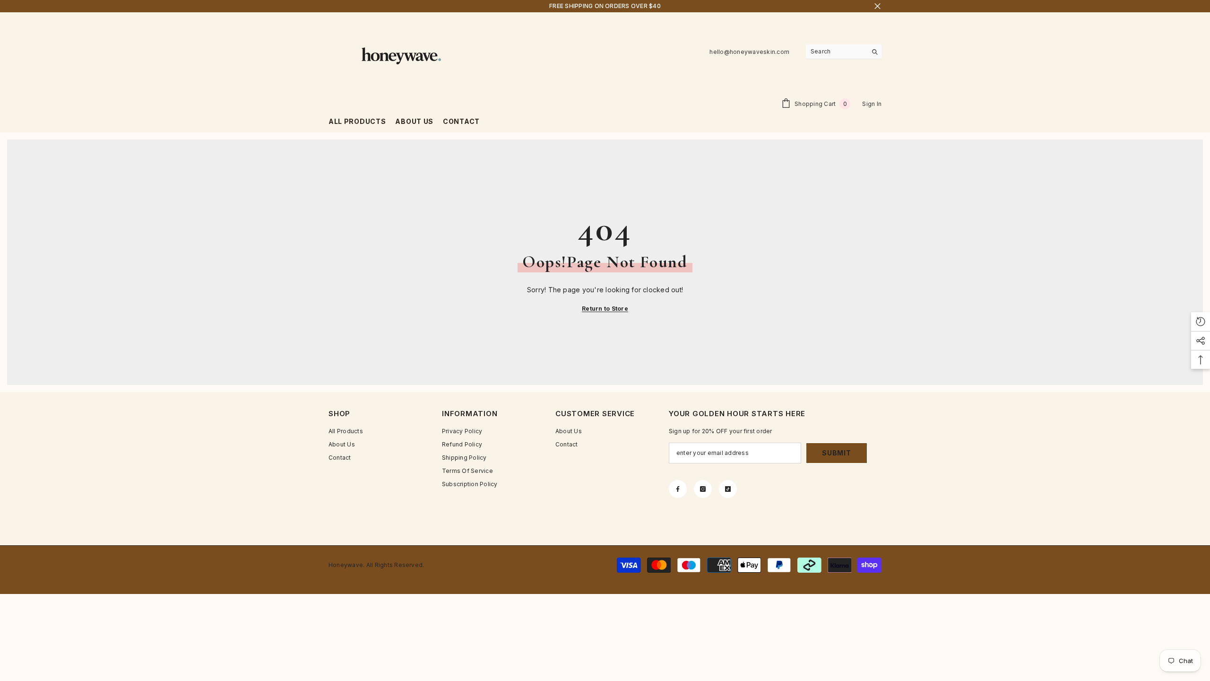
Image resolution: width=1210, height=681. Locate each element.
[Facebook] (678, 489)
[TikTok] (728, 489)
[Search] (844, 51)
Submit (836, 453)
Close (877, 6)
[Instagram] (703, 489)
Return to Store (605, 308)
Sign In (872, 103)
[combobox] (836, 51)
